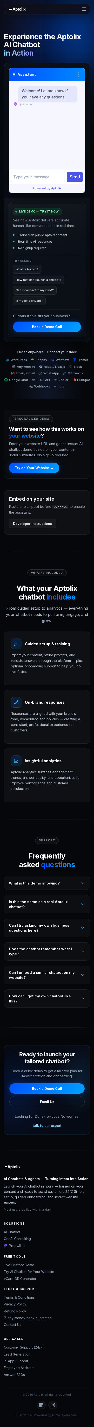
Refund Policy (15, 1311)
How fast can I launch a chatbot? (38, 280)
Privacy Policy (15, 1304)
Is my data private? (29, 301)
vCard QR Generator (20, 1279)
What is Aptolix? (27, 269)
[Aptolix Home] (18, 9)
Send (75, 176)
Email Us (47, 1102)
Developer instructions (32, 524)
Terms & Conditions (19, 1297)
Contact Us (12, 1325)
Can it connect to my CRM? (35, 290)
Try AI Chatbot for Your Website (29, 1272)
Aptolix (56, 188)
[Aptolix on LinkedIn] (41, 1405)
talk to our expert (47, 1126)
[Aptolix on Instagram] (52, 1405)
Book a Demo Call (47, 327)
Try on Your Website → (34, 468)
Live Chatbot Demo (19, 1265)
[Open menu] (84, 9)
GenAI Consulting (17, 1239)
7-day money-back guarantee (28, 1318)
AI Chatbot (12, 1232)
